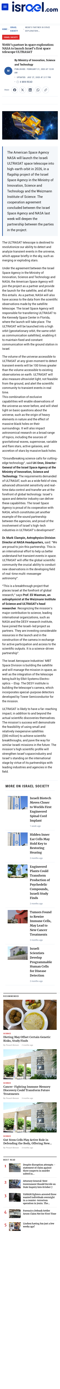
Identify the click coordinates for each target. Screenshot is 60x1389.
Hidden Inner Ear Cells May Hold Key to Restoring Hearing (40, 843)
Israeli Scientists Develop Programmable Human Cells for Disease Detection (41, 962)
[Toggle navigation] (5, 7)
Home (4, 29)
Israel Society (14, 29)
